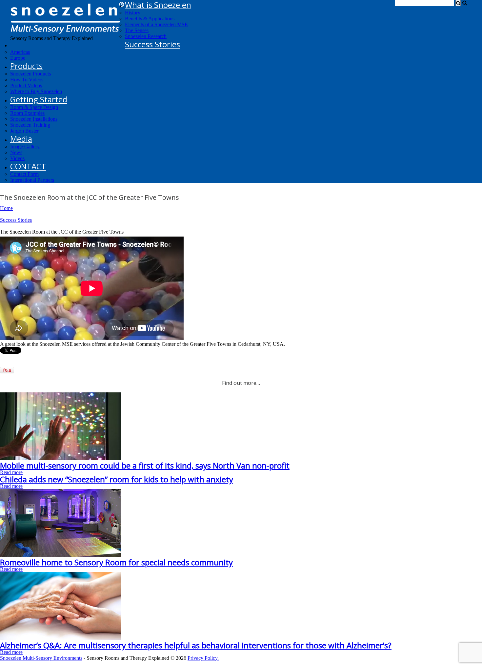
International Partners (32, 180)
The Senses (137, 30)
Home (6, 208)
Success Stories (152, 44)
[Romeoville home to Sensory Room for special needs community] (60, 555)
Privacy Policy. (203, 658)
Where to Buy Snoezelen (36, 91)
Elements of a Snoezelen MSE (156, 24)
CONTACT (28, 166)
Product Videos (26, 85)
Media (21, 138)
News (16, 152)
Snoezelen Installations (33, 119)
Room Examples (27, 113)
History (132, 12)
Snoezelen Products (30, 73)
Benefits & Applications (149, 18)
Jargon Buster (24, 131)
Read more (11, 472)
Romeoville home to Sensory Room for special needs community (116, 562)
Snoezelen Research (146, 36)
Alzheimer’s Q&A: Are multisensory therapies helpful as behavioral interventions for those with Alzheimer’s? (196, 645)
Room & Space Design (34, 107)
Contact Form (24, 174)
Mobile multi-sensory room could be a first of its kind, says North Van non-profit (145, 465)
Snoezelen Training (30, 125)
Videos (17, 158)
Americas (20, 52)
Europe (17, 58)
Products (26, 65)
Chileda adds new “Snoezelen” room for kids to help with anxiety (116, 479)
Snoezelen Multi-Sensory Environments (41, 658)
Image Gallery (25, 146)
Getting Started (38, 99)
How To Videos (26, 79)
